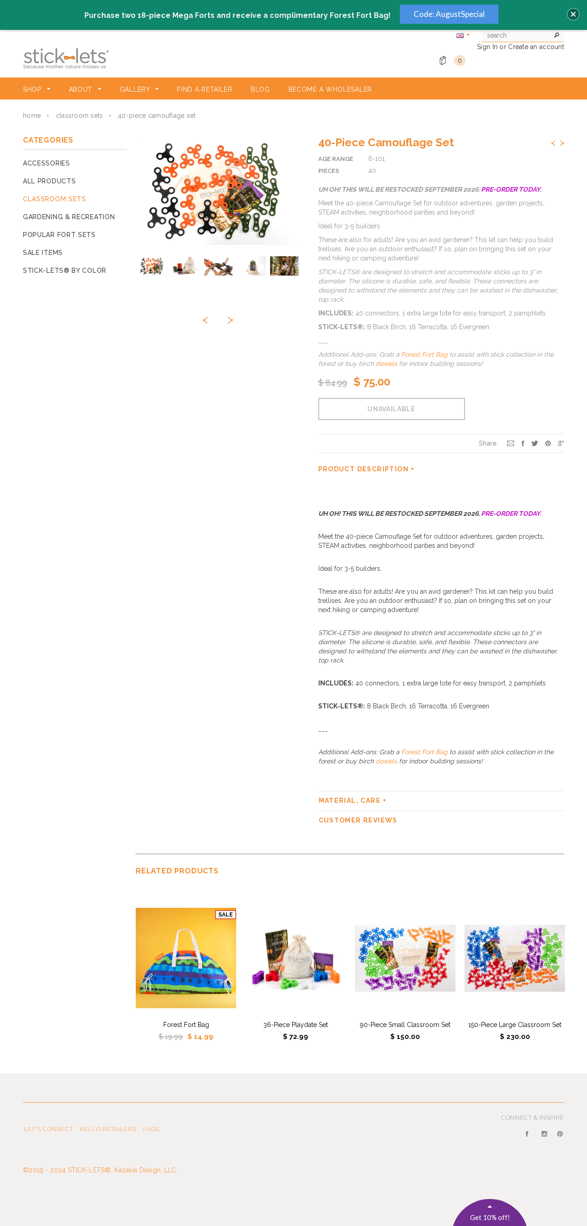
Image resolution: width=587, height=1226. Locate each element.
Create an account (536, 46)
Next (562, 143)
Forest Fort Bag (423, 354)
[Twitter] (535, 443)
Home (32, 115)
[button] (573, 14)
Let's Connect (48, 1129)
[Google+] (561, 443)
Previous (553, 143)
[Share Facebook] (522, 443)
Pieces (328, 170)
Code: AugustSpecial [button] (449, 14)
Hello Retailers (108, 1129)
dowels (386, 363)
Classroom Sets (79, 115)
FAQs (151, 1129)
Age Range (335, 158)
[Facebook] (529, 1139)
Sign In (487, 46)
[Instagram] (545, 1139)
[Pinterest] (548, 443)
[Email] (510, 443)
